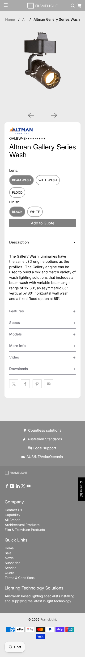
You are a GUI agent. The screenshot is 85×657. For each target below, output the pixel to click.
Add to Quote (42, 223)
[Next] (54, 115)
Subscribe (12, 563)
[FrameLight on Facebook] (7, 487)
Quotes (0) (81, 489)
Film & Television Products (25, 530)
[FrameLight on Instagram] (12, 487)
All (24, 19)
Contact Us (13, 510)
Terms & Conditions (19, 578)
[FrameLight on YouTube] (28, 487)
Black (17, 212)
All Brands (12, 520)
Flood (17, 192)
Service (10, 568)
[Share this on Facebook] (25, 383)
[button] (42, 242)
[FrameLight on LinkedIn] (18, 487)
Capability (12, 515)
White (35, 212)
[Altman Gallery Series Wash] (42, 70)
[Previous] (30, 115)
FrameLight (48, 619)
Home (10, 19)
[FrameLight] (42, 6)
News (9, 558)
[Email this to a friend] (48, 383)
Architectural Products (22, 525)
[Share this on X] (13, 383)
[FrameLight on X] (23, 487)
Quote (9, 573)
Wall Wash (47, 180)
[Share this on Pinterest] (37, 383)
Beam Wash (21, 180)
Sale (8, 553)
